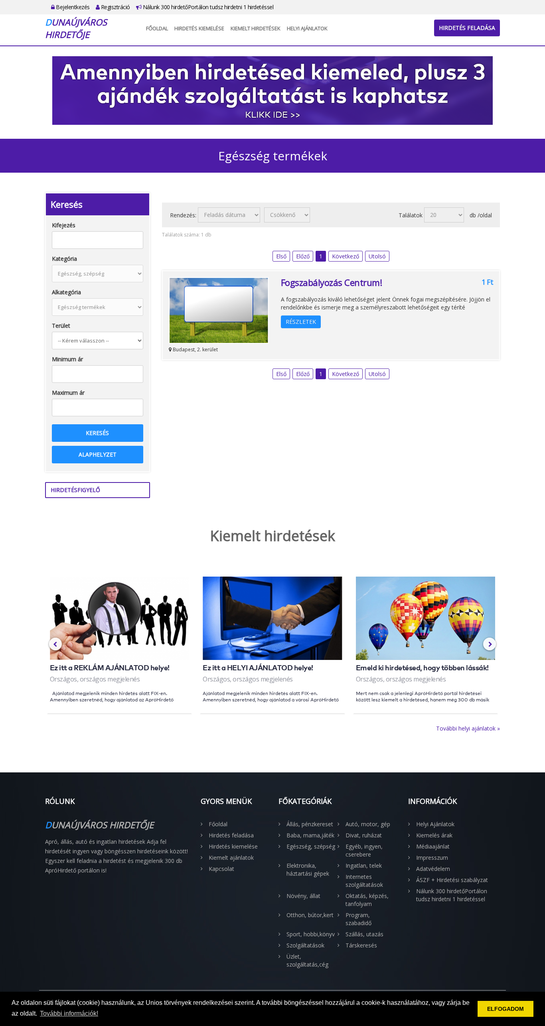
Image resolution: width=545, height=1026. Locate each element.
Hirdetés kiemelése (199, 28)
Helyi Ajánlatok (307, 28)
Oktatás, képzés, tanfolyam (367, 900)
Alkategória (66, 292)
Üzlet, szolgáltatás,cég (307, 960)
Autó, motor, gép (368, 824)
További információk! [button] (69, 1013)
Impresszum (432, 857)
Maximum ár (68, 392)
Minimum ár (67, 359)
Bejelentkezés (72, 7)
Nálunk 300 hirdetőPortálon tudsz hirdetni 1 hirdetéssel (207, 7)
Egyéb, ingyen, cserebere (364, 850)
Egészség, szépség (310, 846)
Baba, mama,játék (310, 835)
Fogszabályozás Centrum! (331, 282)
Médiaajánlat (433, 846)
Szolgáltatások (305, 945)
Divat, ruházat (364, 835)
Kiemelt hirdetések (255, 28)
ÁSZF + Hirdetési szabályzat (452, 880)
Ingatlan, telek (364, 865)
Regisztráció (114, 7)
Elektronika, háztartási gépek (307, 869)
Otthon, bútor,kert (310, 915)
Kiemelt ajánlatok (231, 857)
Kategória (64, 258)
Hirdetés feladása (467, 28)
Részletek (301, 321)
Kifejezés (63, 225)
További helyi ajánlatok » (468, 728)
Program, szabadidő (358, 919)
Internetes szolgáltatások (364, 880)
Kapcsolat (221, 868)
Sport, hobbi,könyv (310, 934)
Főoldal (157, 28)
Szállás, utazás (364, 934)
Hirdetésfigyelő (75, 490)
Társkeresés (361, 945)
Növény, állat (303, 896)
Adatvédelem (433, 868)
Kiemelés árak (434, 835)
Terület (61, 325)
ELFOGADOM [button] (505, 1009)
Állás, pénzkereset (309, 824)
